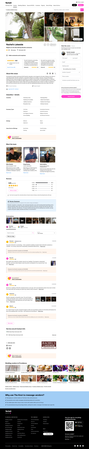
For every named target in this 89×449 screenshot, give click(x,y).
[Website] (52, 73)
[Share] (45, 45)
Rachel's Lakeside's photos (10, 388)
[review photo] (9, 221)
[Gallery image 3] (54, 34)
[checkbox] (62, 69)
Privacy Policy (66, 92)
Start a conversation (16, 138)
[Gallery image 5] (74, 34)
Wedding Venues (16, 386)
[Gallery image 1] (24, 27)
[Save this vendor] (48, 44)
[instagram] (50, 73)
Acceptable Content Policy (74, 91)
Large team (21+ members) (13, 89)
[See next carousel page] (55, 155)
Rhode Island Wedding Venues (26, 386)
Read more (8, 172)
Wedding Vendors (8, 386)
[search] (33, 232)
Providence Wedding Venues (11, 9)
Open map (54, 334)
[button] (14, 160)
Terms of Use (79, 88)
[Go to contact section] (55, 73)
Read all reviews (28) (11, 67)
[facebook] (47, 73)
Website (10, 345)
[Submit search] (82, 9)
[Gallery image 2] (54, 19)
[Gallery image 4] (74, 19)
